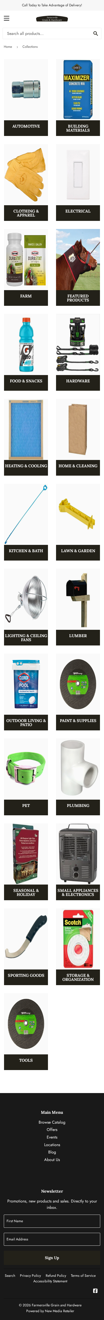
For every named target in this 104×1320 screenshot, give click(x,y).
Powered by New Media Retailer (50, 1310)
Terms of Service (83, 1275)
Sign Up (52, 1257)
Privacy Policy (30, 1275)
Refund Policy (56, 1275)
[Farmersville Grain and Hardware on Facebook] (95, 1291)
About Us (52, 1160)
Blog (52, 1152)
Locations (52, 1145)
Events (52, 1137)
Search (10, 1275)
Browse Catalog (52, 1122)
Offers (52, 1129)
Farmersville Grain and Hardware (57, 1305)
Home (8, 46)
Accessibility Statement (50, 1281)
